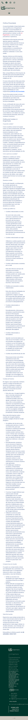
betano (15, 587)
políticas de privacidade (17, 91)
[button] (9, 13)
